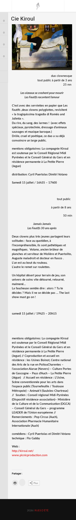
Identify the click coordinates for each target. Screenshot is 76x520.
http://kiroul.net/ (23, 451)
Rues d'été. (42, 510)
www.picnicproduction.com (29, 455)
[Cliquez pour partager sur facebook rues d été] (22, 482)
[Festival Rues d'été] (38, 6)
